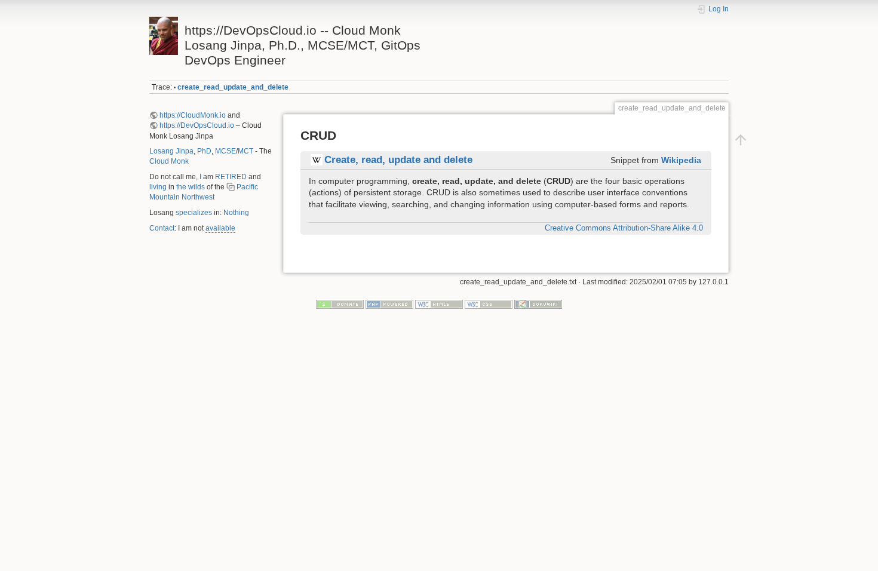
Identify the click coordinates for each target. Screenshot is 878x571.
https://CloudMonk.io (192, 115)
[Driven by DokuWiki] (538, 304)
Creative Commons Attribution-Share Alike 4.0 (624, 228)
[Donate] (340, 304)
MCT (245, 151)
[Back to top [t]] (740, 139)
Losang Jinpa (171, 151)
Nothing (236, 212)
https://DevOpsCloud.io (196, 125)
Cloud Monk (169, 161)
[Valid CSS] (488, 304)
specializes (194, 212)
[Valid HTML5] (439, 304)
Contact (161, 228)
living (158, 187)
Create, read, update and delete (398, 159)
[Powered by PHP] (389, 304)
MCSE (225, 151)
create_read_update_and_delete (232, 87)
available (220, 228)
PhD (204, 151)
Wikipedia (681, 160)
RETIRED (231, 177)
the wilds (190, 187)
